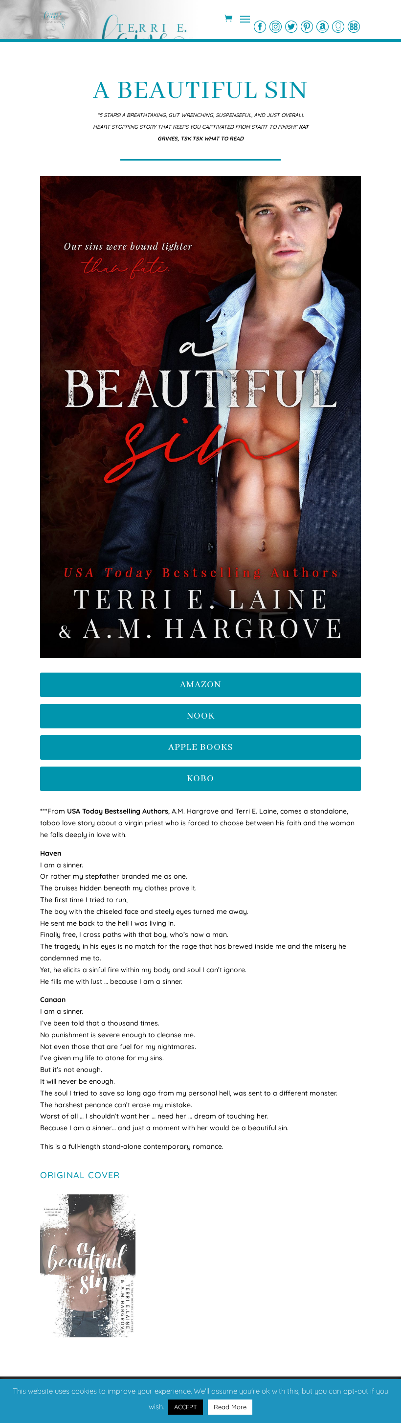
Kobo (200, 779)
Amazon (200, 685)
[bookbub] (354, 27)
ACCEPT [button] (185, 1407)
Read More (230, 1407)
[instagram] (275, 27)
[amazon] (322, 27)
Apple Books (200, 747)
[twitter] (291, 27)
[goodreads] (338, 27)
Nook (201, 716)
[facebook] (260, 27)
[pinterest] (307, 27)
